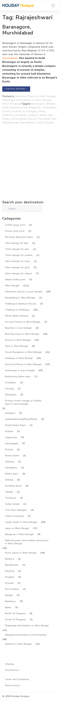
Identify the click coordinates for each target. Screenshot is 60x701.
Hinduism (7, 115)
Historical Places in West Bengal (35, 96)
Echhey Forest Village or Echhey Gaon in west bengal (23, 402)
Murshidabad (10, 58)
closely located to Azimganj (19, 111)
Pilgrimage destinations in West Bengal (26, 100)
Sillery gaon (11, 473)
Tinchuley (10, 497)
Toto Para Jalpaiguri (16, 510)
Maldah (9, 595)
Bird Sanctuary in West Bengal (22, 334)
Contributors (12, 670)
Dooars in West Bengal (18, 340)
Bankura (9, 558)
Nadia (8, 607)
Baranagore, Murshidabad (17, 29)
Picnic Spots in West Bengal (21, 552)
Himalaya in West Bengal (19, 358)
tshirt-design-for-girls (17, 267)
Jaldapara (10, 413)
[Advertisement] (30, 169)
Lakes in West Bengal (17, 528)
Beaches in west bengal (18, 327)
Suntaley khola (13, 485)
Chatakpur (10, 382)
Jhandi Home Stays (15, 425)
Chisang (9, 388)
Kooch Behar (12, 589)
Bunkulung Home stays (18, 376)
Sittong (9, 479)
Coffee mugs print (15, 224)
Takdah (9, 491)
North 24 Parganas (15, 613)
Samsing (9, 461)
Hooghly (9, 577)
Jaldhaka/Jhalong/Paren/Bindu (21, 419)
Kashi (43, 115)
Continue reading (16, 89)
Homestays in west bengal (20, 370)
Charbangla (49, 107)
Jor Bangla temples (26, 115)
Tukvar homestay (14, 516)
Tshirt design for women (19, 255)
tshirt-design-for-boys (17, 261)
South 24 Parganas (15, 619)
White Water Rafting (16, 315)
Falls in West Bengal (16, 346)
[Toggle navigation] (53, 5)
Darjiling (9, 570)
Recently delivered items (19, 237)
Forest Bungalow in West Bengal (23, 352)
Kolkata (9, 431)
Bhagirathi (34, 107)
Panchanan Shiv (47, 119)
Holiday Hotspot (21, 696)
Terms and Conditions (17, 679)
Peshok (9, 449)
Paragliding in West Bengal (20, 297)
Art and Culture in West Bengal (22, 321)
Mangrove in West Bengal (19, 534)
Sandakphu (11, 467)
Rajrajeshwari (10, 122)
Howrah (9, 583)
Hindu (41, 111)
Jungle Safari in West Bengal (21, 522)
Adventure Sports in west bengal (23, 291)
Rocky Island (12, 455)
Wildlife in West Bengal (18, 644)
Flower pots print (14, 231)
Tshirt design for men (17, 249)
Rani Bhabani (28, 122)
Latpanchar (11, 437)
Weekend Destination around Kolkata (25, 634)
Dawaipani (10, 394)
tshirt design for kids (16, 243)
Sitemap (9, 664)
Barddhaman (12, 564)
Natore (32, 119)
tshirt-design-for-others (18, 273)
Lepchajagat (11, 443)
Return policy (12, 685)
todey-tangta (12, 503)
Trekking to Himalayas (17, 309)
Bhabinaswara (18, 107)
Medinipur (10, 601)
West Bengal (10, 103)
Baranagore (38, 103)
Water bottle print (15, 279)
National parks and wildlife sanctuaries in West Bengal (27, 542)
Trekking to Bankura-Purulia (20, 303)
